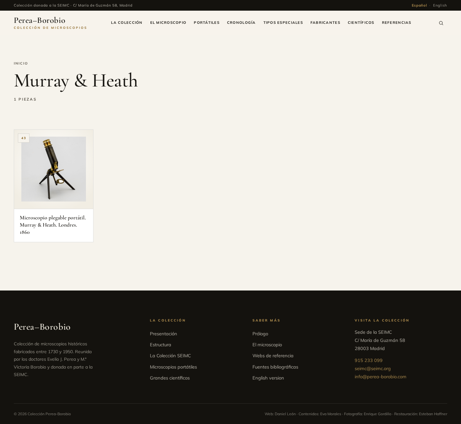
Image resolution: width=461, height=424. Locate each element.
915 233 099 (369, 360)
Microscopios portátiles (173, 367)
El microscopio (168, 22)
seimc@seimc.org (373, 368)
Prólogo (260, 334)
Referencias (396, 22)
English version (268, 378)
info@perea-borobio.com (380, 377)
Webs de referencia (273, 356)
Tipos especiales (283, 22)
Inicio (21, 63)
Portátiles (207, 22)
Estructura (160, 345)
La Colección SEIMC (170, 356)
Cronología (241, 22)
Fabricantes (325, 22)
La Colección (126, 22)
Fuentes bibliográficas (275, 367)
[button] (441, 23)
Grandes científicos (170, 378)
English (440, 5)
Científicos (361, 22)
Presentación (163, 334)
